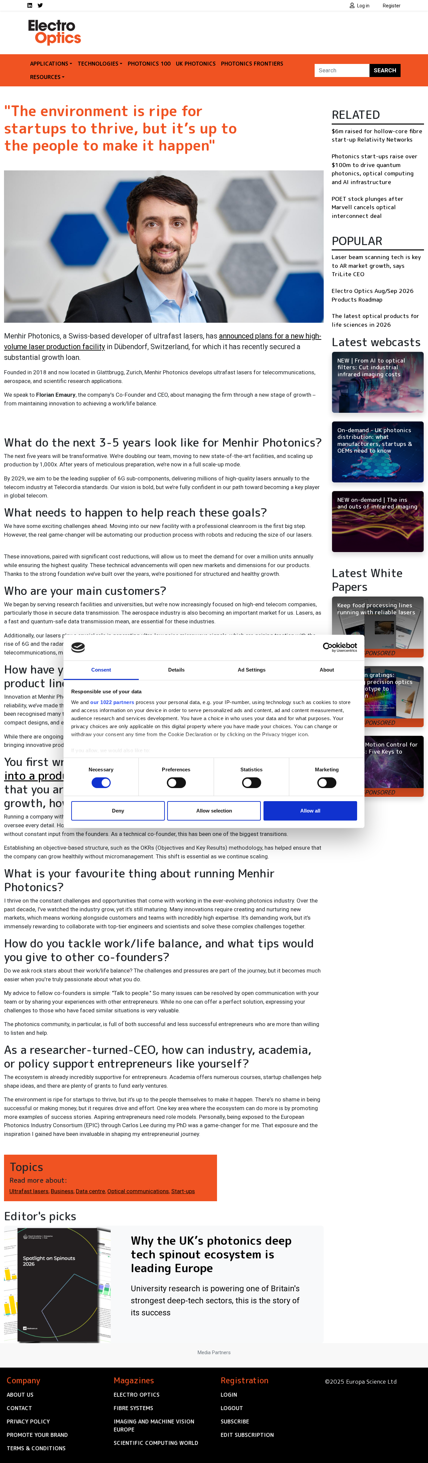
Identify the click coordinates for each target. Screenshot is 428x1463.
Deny (118, 811)
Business (62, 1191)
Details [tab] (176, 670)
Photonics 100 (149, 63)
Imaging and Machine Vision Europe (154, 1425)
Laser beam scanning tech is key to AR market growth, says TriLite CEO (376, 265)
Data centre (90, 1191)
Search (385, 70)
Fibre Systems (133, 1408)
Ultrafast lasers (28, 1191)
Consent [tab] (101, 670)
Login (229, 1394)
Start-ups (183, 1191)
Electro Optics (136, 1394)
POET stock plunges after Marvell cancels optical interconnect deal (368, 207)
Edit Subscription (247, 1435)
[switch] (176, 782)
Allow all (310, 811)
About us (20, 1394)
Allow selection (214, 811)
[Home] (55, 22)
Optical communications (138, 1191)
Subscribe (235, 1421)
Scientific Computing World (156, 1443)
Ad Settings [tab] (251, 670)
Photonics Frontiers (252, 63)
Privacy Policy (28, 1421)
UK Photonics (196, 63)
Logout (232, 1408)
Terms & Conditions (36, 1448)
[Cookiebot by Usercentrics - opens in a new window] (328, 647)
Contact (19, 1408)
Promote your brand (37, 1435)
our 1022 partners (112, 702)
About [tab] (327, 670)
